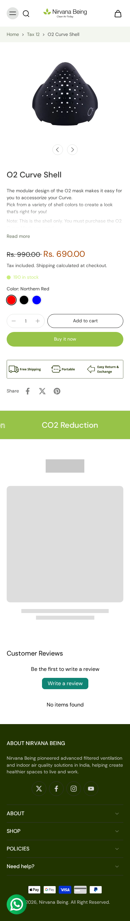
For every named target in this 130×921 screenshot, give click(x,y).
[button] (85, 321)
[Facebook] (56, 789)
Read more (18, 236)
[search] (26, 13)
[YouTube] (91, 789)
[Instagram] (73, 789)
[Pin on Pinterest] (57, 391)
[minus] (13, 321)
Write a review (65, 683)
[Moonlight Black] (24, 300)
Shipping (46, 265)
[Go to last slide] (57, 149)
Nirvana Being (53, 902)
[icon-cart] (116, 13)
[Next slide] (72, 149)
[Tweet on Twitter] (42, 391)
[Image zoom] (65, 94)
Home (13, 34)
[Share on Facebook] (27, 391)
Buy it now (65, 339)
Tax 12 (33, 34)
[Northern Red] (11, 300)
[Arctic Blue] (36, 300)
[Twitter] (39, 789)
